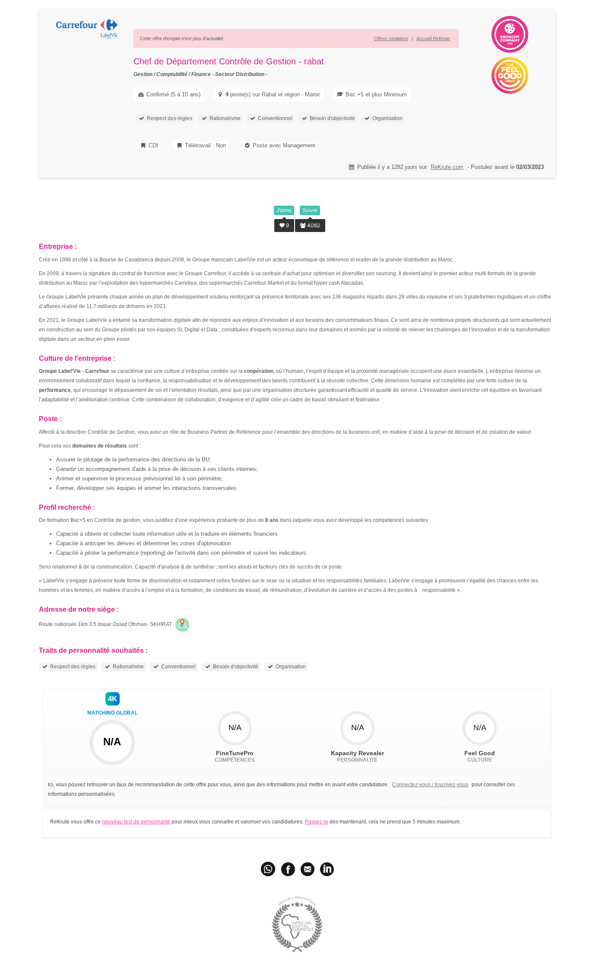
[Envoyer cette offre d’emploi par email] (307, 869)
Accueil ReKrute (433, 38)
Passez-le (316, 822)
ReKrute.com (447, 167)
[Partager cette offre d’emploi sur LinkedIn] (327, 869)
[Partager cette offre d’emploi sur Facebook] (288, 869)
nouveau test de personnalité (136, 822)
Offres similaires (391, 38)
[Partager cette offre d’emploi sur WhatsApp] (268, 869)
